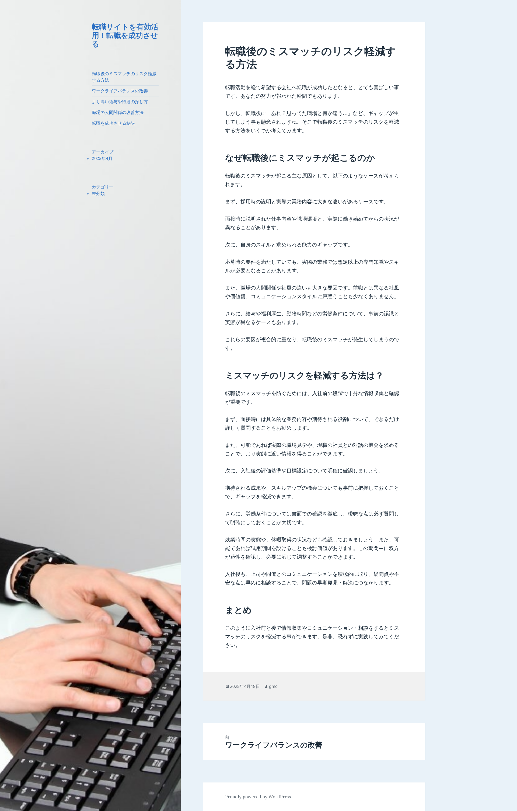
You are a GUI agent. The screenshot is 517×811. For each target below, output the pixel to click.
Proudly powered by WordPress (258, 797)
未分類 (98, 193)
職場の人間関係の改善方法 (118, 112)
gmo (273, 686)
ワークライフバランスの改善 (120, 91)
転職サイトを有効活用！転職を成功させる (125, 35)
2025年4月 (102, 158)
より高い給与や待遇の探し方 (120, 102)
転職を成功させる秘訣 (113, 123)
